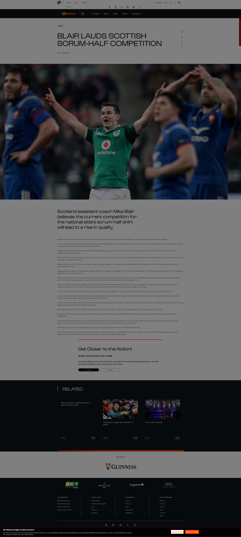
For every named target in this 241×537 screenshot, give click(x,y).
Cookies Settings (177, 532)
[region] (120, 532)
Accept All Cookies (192, 532)
